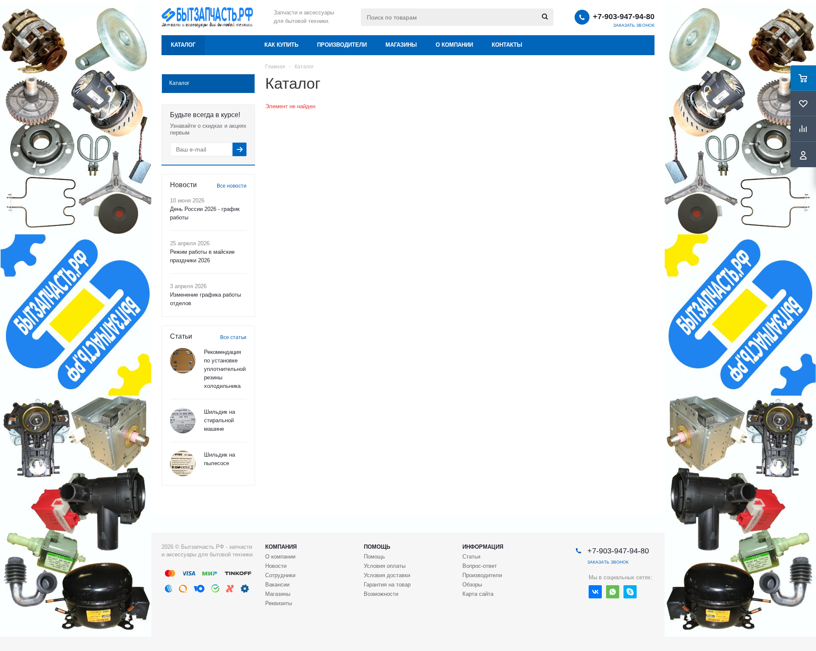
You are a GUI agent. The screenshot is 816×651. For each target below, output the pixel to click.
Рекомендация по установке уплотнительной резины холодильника (225, 369)
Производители (342, 45)
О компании (454, 45)
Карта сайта (477, 594)
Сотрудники (280, 575)
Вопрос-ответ (479, 566)
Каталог (183, 45)
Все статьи (233, 337)
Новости (275, 566)
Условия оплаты (384, 566)
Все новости (231, 186)
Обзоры (472, 584)
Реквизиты (278, 603)
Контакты (507, 45)
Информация (482, 547)
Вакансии (277, 584)
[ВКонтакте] (595, 591)
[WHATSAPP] (612, 591)
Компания (281, 547)
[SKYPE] (630, 591)
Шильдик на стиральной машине (219, 420)
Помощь (377, 547)
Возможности (381, 594)
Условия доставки (387, 575)
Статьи (471, 556)
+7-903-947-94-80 (623, 16)
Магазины (401, 45)
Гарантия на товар (387, 584)
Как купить (281, 45)
